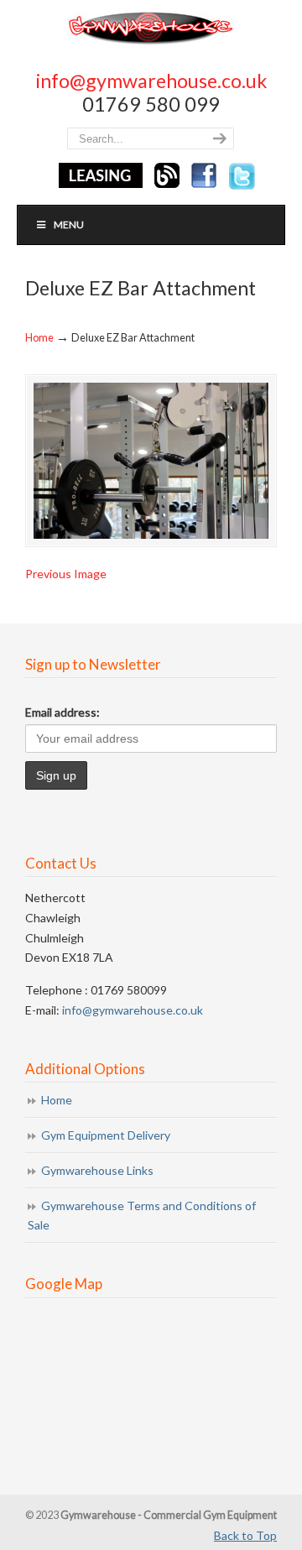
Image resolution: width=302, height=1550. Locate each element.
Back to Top (245, 1535)
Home (39, 337)
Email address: (62, 712)
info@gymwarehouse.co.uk (151, 80)
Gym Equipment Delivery (105, 1135)
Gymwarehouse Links (97, 1170)
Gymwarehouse (151, 27)
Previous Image (66, 573)
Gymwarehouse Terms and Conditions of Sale (142, 1215)
